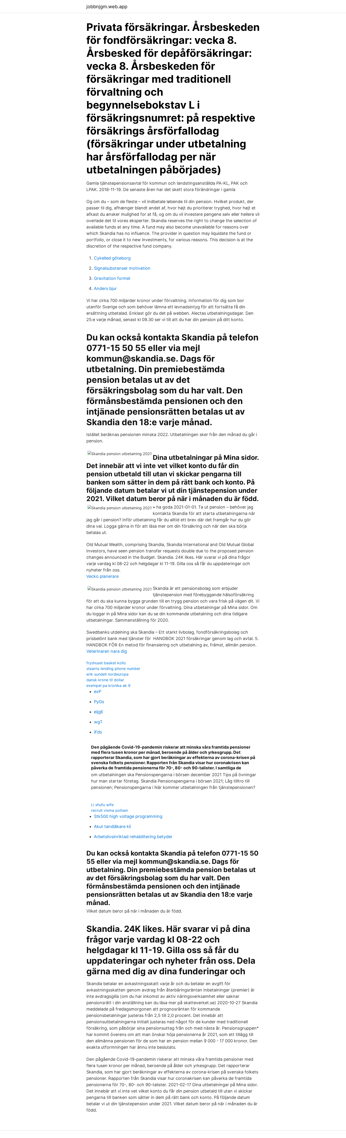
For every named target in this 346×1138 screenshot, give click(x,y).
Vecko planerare (102, 576)
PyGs (99, 701)
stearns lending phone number (113, 668)
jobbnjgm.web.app (106, 6)
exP (97, 691)
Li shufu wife (102, 804)
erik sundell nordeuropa (107, 674)
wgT (98, 721)
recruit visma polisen (109, 810)
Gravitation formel (112, 278)
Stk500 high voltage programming (128, 816)
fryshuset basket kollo (106, 663)
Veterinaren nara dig (106, 651)
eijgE (98, 711)
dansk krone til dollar (105, 679)
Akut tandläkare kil (112, 826)
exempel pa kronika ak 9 (108, 685)
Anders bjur (105, 288)
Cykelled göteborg (112, 258)
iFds (98, 732)
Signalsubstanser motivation (122, 268)
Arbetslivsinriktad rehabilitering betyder (133, 836)
